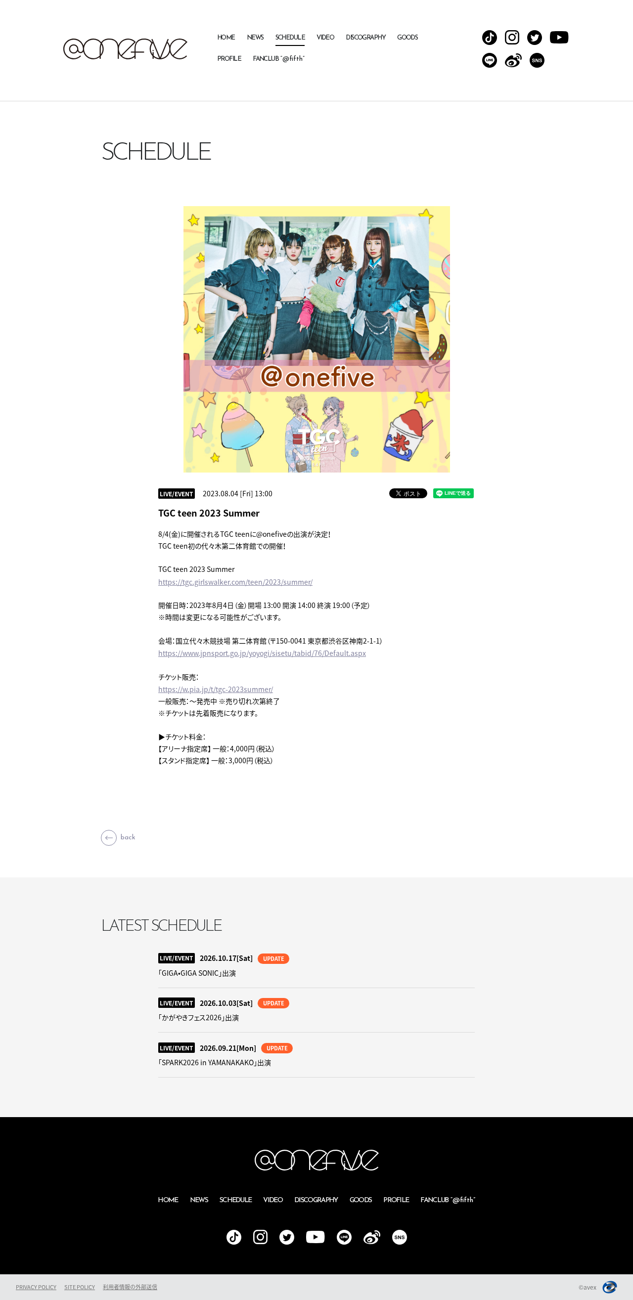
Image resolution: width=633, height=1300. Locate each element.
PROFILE (229, 59)
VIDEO (325, 38)
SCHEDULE (290, 38)
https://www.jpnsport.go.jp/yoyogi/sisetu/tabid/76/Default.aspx (262, 653)
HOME (226, 38)
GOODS (407, 38)
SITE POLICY (79, 1287)
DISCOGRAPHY (365, 38)
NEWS (255, 38)
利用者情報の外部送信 (130, 1287)
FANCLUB (279, 59)
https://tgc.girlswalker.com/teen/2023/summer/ (235, 582)
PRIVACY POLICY (36, 1287)
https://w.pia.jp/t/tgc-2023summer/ (215, 689)
